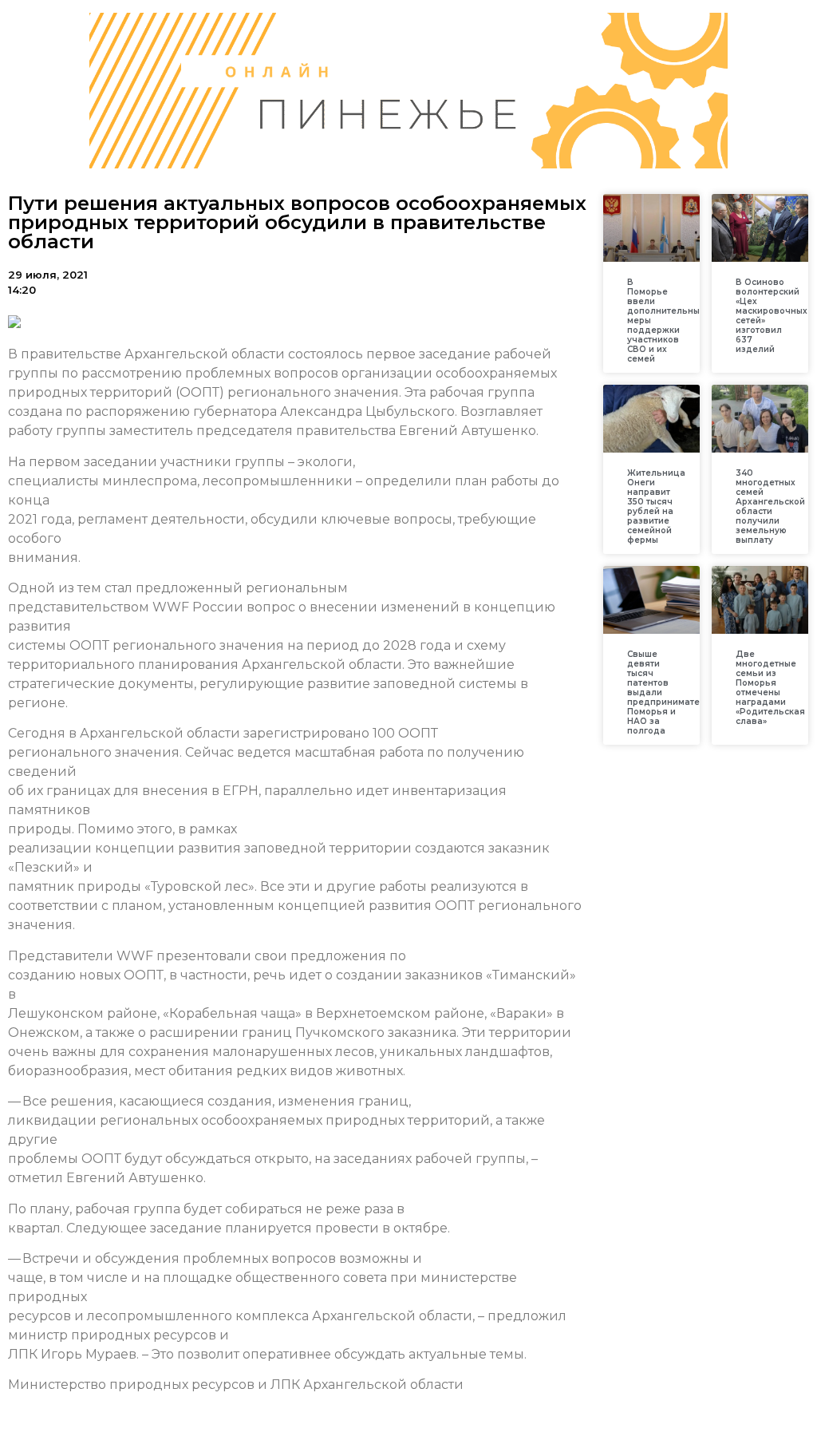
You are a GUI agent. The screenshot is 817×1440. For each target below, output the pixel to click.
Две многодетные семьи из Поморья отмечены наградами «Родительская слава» (770, 687)
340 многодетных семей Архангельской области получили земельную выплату (770, 506)
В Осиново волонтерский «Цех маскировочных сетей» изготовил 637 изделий (771, 315)
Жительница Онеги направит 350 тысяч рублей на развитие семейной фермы (656, 506)
